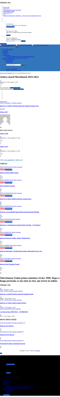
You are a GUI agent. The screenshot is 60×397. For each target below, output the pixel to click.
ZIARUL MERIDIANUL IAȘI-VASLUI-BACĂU (16, 58)
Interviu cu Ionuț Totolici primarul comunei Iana (15, 199)
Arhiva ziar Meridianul (8, 59)
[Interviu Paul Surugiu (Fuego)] (10, 258)
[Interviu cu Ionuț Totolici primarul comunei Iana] (11, 193)
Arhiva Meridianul (7, 73)
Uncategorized (8, 169)
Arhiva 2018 (6, 7)
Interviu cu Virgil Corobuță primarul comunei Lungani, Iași (19, 106)
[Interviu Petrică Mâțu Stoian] (11, 167)
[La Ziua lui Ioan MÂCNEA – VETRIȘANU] (10, 308)
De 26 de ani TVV (7, 13)
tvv (1, 80)
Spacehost (37, 350)
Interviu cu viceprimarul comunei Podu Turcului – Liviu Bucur (20, 225)
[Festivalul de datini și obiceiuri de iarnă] (10, 340)
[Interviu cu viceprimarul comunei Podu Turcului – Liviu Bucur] (10, 219)
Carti (4, 14)
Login (7, 39)
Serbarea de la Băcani (7, 335)
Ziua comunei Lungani (7, 186)
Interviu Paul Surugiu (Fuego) (9, 264)
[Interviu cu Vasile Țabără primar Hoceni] (11, 300)
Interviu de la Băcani (6, 326)
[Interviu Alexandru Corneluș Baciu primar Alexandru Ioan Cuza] (10, 245)
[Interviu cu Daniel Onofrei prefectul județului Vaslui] (11, 291)
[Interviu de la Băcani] (11, 323)
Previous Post (3, 101)
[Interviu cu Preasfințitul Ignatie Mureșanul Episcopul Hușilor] (11, 206)
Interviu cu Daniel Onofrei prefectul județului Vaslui (16, 294)
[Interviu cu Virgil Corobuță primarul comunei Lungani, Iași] (11, 103)
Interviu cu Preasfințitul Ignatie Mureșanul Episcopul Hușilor (19, 212)
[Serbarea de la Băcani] (10, 331)
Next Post (2, 109)
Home (1, 73)
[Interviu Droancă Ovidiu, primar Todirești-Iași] (10, 232)
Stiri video (5, 51)
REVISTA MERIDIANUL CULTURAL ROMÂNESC (20, 56)
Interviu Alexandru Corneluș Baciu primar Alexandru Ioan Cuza (21, 251)
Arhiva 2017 (6, 8)
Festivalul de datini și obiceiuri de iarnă (12, 343)
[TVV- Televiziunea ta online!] (24, 45)
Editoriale (5, 52)
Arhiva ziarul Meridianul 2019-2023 (12, 10)
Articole (5, 53)
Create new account (15, 39)
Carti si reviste (6, 55)
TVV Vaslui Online (8, 49)
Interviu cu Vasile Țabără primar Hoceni (13, 303)
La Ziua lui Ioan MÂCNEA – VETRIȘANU (14, 312)
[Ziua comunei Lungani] (11, 180)
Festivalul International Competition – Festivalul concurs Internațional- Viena (22, 15)
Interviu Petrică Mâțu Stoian (9, 173)
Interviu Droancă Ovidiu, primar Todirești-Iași (15, 238)
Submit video (3, 43)
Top (1, 353)
